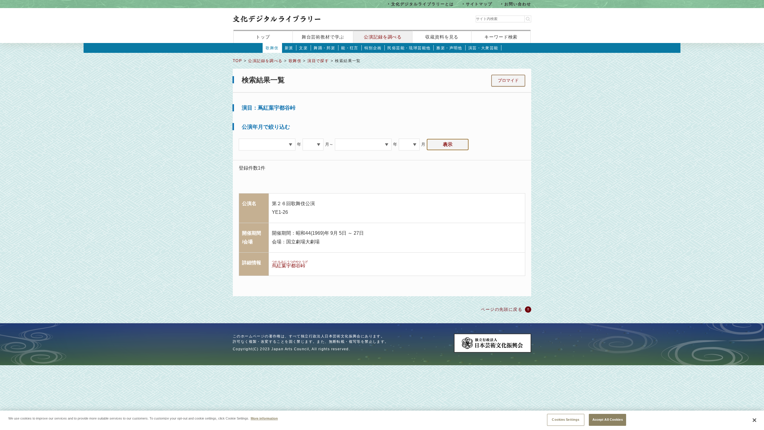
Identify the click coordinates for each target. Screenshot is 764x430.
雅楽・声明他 (449, 48)
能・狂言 (349, 48)
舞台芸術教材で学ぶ (323, 36)
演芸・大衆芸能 (483, 48)
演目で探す (318, 61)
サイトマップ (479, 4)
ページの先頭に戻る (501, 309)
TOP (237, 61)
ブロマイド (508, 80)
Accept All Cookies (607, 419)
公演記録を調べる (383, 36)
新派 (289, 48)
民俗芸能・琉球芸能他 (408, 48)
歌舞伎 (272, 48)
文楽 (303, 48)
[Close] (754, 420)
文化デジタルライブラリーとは (422, 4)
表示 (447, 144)
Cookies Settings (565, 419)
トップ (263, 36)
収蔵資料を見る (441, 36)
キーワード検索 (500, 36)
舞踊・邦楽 (324, 48)
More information (264, 418)
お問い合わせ (517, 4)
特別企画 (373, 48)
